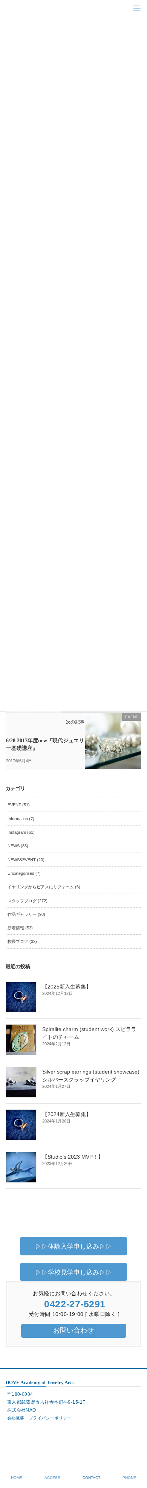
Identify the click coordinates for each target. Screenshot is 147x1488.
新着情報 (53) (20, 928)
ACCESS (52, 1478)
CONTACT (91, 1478)
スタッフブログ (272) (27, 901)
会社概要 (15, 1418)
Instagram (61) (21, 832)
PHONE (129, 1478)
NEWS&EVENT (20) (26, 859)
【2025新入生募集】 (66, 987)
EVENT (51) (19, 805)
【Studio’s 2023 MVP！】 (72, 1157)
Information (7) (21, 818)
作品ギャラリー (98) (26, 914)
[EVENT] (113, 733)
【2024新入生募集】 (66, 1114)
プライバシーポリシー (50, 1418)
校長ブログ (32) (22, 941)
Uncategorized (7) (24, 873)
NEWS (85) (18, 846)
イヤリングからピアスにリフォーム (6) (44, 887)
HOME (16, 1478)
